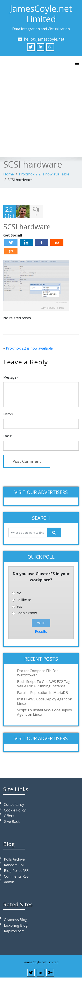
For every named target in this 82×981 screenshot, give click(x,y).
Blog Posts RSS (16, 870)
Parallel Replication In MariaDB (42, 692)
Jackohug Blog (16, 925)
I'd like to (23, 600)
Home (8, 174)
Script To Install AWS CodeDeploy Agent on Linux (44, 712)
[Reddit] (57, 242)
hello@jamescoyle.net (44, 39)
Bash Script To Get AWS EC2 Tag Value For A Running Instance (43, 683)
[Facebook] (41, 242)
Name (8, 414)
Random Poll (14, 865)
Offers (9, 815)
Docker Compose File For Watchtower (37, 673)
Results (41, 631)
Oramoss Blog (15, 919)
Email (7, 436)
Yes (19, 606)
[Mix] (11, 251)
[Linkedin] (26, 242)
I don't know (26, 613)
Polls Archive (14, 859)
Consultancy (14, 804)
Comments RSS (16, 876)
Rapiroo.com (14, 931)
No (18, 593)
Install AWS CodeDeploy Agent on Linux (44, 701)
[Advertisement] (41, 110)
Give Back (12, 821)
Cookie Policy (15, 810)
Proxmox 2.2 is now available (44, 174)
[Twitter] (11, 242)
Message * (11, 377)
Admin (9, 882)
